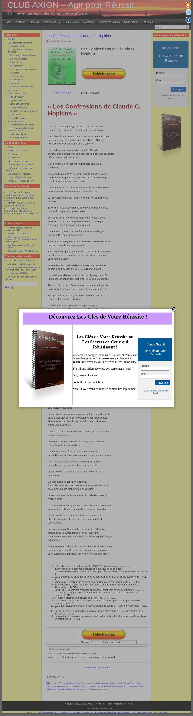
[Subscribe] (188, 4)
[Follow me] (188, 12)
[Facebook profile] (188, 19)
